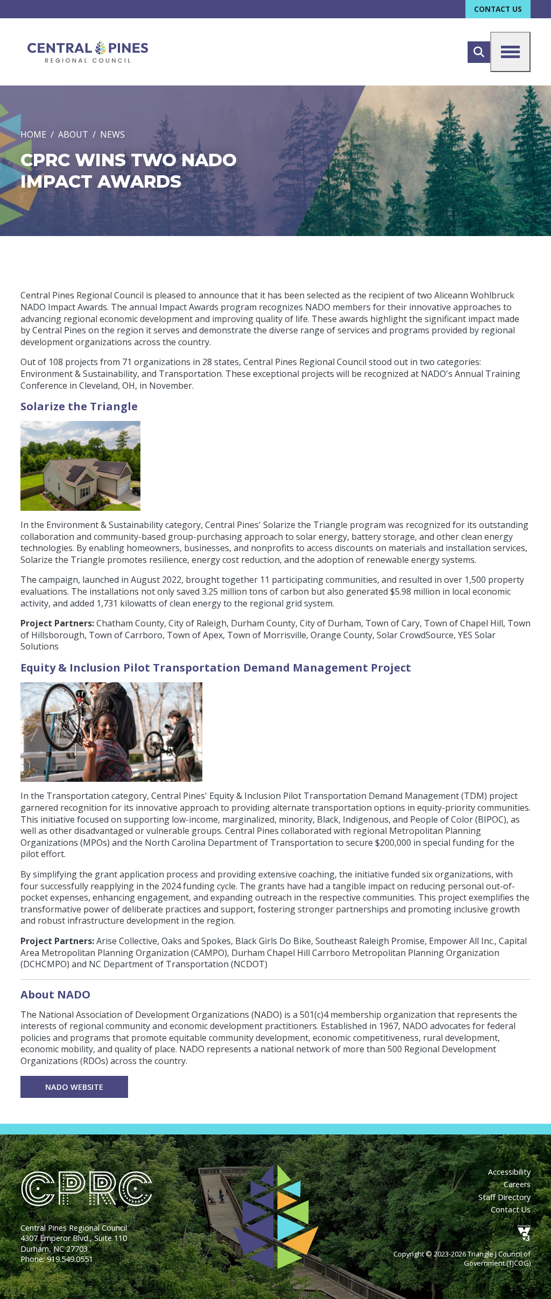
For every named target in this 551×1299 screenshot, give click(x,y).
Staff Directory (504, 1197)
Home (33, 134)
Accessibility (509, 1172)
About (73, 134)
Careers (517, 1184)
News (112, 134)
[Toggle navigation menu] (510, 52)
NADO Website (74, 1087)
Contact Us (498, 9)
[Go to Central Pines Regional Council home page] (87, 51)
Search (479, 52)
